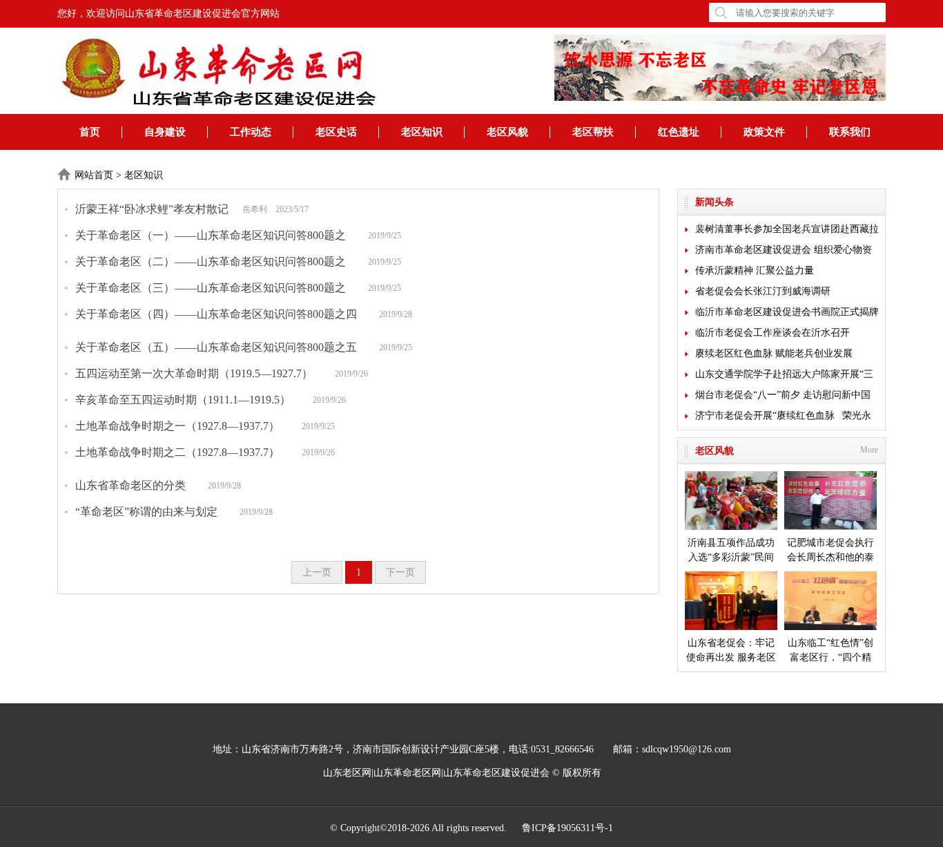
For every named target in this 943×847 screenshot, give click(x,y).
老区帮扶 (593, 131)
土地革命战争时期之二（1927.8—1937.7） (177, 452)
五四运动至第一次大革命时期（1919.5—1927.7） (194, 373)
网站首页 (94, 175)
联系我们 (850, 131)
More (869, 450)
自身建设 (165, 131)
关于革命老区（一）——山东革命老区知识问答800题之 (210, 235)
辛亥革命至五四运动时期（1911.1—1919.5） (183, 400)
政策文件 (764, 131)
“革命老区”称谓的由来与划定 (146, 511)
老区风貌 (507, 131)
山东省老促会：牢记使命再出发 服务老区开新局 (731, 651)
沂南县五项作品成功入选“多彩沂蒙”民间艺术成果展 (731, 550)
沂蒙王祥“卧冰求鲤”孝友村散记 (152, 209)
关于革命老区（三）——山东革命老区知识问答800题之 (210, 288)
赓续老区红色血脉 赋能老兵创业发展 (774, 353)
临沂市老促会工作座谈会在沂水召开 (772, 332)
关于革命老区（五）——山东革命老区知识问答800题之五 (216, 347)
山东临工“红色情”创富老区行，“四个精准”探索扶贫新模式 (830, 651)
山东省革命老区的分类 (130, 485)
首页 (89, 131)
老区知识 (422, 131)
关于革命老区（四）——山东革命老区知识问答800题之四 (216, 314)
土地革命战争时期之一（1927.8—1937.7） (177, 426)
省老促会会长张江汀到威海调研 (762, 291)
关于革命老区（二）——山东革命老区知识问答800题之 (210, 261)
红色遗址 (678, 131)
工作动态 (250, 131)
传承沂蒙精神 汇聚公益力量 (754, 270)
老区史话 (336, 131)
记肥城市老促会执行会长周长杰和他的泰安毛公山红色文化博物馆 (830, 550)
